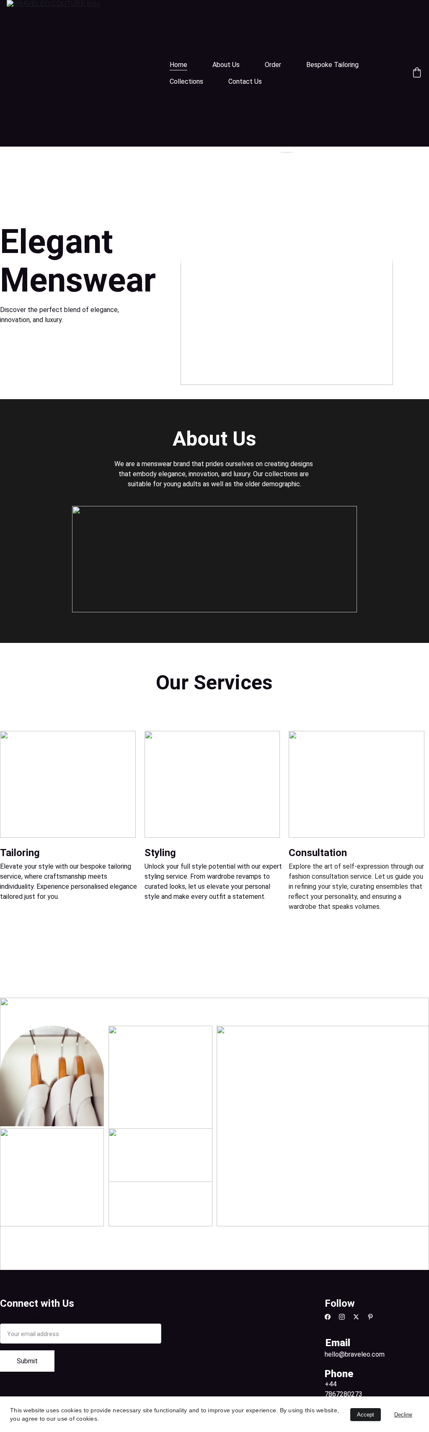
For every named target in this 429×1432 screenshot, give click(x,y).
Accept (365, 1414)
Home (178, 65)
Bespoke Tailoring (332, 65)
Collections (186, 81)
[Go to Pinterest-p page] (370, 1317)
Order (273, 65)
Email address (20, 1318)
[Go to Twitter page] (360, 1317)
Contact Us (245, 81)
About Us (226, 65)
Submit (27, 1361)
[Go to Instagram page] (346, 1317)
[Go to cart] (416, 73)
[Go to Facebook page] (332, 1317)
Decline (403, 1414)
